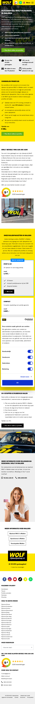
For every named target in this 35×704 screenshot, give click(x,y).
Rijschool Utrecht (5, 634)
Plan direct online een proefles (13, 50)
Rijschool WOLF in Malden (17, 533)
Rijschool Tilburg (5, 632)
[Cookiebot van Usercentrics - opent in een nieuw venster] (25, 319)
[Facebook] (4, 579)
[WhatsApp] (20, 2)
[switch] (30, 357)
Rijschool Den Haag (6, 616)
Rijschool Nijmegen (6, 628)
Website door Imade (25, 695)
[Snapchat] (25, 579)
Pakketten (4, 595)
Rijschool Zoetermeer (6, 636)
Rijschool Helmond (6, 622)
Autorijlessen (4, 589)
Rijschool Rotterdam (6, 630)
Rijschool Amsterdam (6, 606)
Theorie (3, 591)
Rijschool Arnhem (5, 608)
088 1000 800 (22, 478)
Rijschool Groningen (6, 620)
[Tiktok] (20, 579)
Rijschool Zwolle (5, 638)
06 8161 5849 (8, 685)
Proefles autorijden (6, 593)
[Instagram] (10, 579)
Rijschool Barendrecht (7, 610)
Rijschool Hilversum (6, 624)
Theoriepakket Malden (17, 543)
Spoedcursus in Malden (17, 538)
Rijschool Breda (5, 612)
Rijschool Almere (5, 604)
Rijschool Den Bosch (6, 614)
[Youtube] (15, 579)
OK (17, 383)
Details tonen (25, 376)
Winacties (3, 597)
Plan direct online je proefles (13, 134)
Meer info (10, 291)
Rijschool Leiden (5, 626)
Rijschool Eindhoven (6, 618)
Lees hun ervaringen (18, 567)
